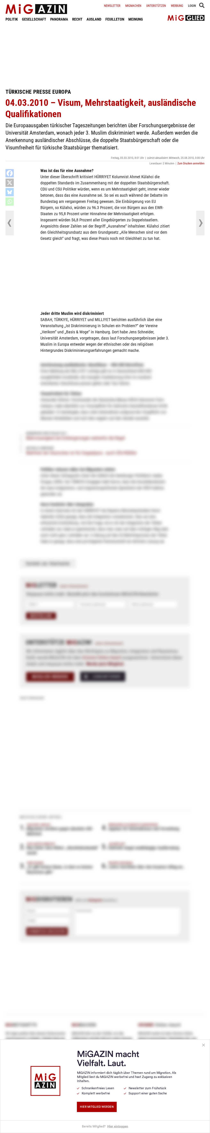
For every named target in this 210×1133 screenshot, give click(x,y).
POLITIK (12, 19)
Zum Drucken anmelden (190, 163)
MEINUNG (135, 19)
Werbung (177, 6)
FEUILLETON (114, 19)
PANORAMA (59, 19)
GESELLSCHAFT (34, 19)
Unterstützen (156, 6)
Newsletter (112, 6)
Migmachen (133, 6)
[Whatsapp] (10, 201)
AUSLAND (94, 19)
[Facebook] (10, 173)
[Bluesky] (10, 192)
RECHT (77, 19)
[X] (10, 183)
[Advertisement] (105, 55)
